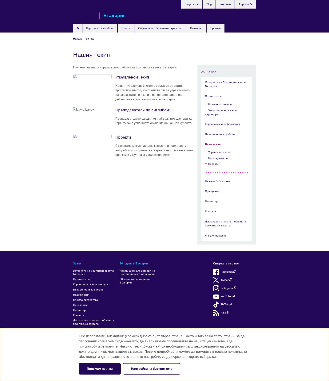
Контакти (225, 4)
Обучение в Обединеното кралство (160, 28)
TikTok (225, 304)
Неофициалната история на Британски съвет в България (137, 272)
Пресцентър (212, 191)
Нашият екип (213, 144)
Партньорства (213, 96)
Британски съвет (84, 15)
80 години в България (134, 263)
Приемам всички (100, 368)
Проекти (215, 28)
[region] (164, 354)
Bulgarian (191, 4)
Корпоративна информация (222, 123)
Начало (77, 28)
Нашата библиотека (217, 181)
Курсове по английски (99, 28)
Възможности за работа (220, 134)
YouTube (226, 296)
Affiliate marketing (216, 235)
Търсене (253, 5)
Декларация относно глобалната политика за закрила (225, 223)
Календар (196, 28)
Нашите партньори (220, 104)
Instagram (227, 288)
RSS (224, 312)
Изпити (125, 28)
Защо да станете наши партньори (221, 112)
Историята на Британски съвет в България (225, 84)
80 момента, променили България (135, 281)
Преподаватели (218, 158)
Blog (209, 4)
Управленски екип (219, 152)
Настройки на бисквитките (151, 368)
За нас (211, 72)
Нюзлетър (211, 201)
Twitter (225, 280)
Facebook (227, 271)
